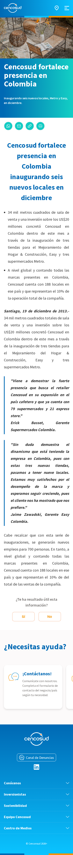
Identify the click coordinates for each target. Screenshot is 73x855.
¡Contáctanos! (37, 674)
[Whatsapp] (8, 126)
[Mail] (19, 126)
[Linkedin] (36, 767)
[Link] (29, 126)
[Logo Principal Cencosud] (12, 8)
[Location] (57, 7)
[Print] (40, 126)
